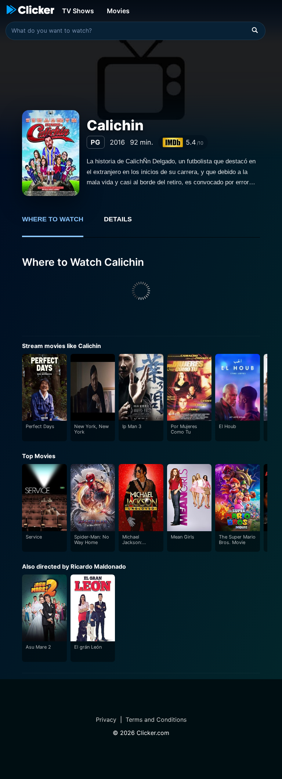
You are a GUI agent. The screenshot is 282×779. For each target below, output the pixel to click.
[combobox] (135, 31)
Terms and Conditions (156, 719)
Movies (118, 11)
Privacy (106, 719)
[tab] (58, 223)
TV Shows (78, 11)
